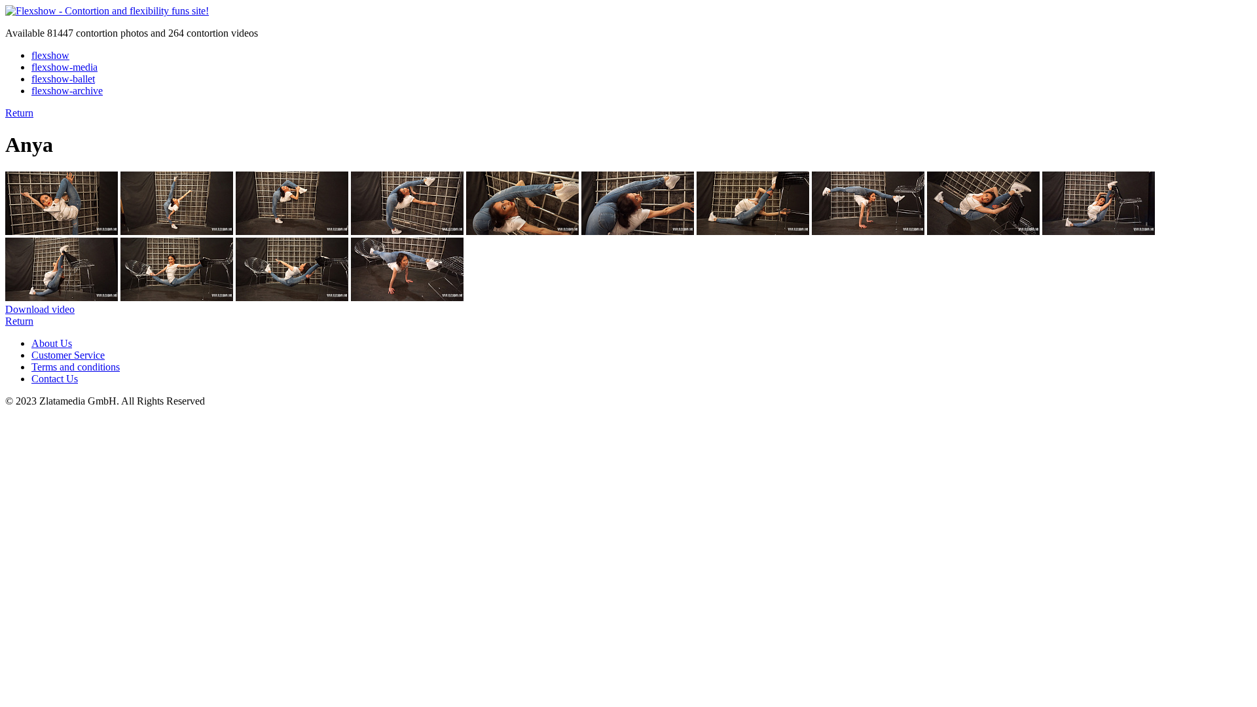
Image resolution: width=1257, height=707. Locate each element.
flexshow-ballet (63, 78)
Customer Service (68, 355)
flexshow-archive (67, 90)
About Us (51, 343)
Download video (40, 309)
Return (19, 112)
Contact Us (54, 378)
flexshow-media (64, 67)
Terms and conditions (75, 366)
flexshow (50, 55)
